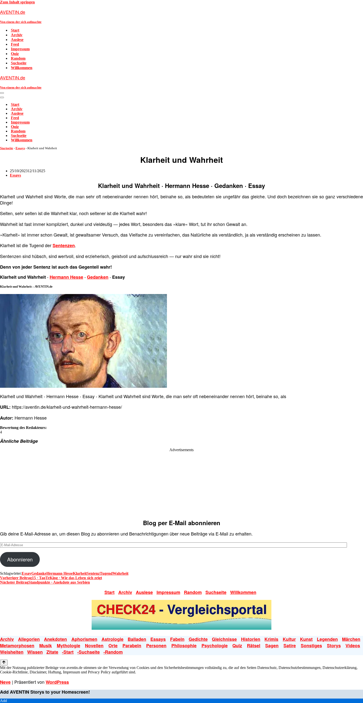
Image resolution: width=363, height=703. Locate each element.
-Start (68, 652)
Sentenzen (64, 245)
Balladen (137, 639)
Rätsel (253, 645)
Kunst (306, 639)
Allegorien (29, 639)
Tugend (106, 573)
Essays (20, 148)
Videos (352, 645)
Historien (250, 639)
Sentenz (93, 573)
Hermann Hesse (66, 277)
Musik (45, 645)
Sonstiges (311, 645)
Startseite (6, 148)
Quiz (15, 54)
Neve (5, 682)
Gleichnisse (224, 639)
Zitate (52, 652)
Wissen (35, 652)
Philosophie (184, 645)
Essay (26, 573)
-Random (113, 652)
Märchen (351, 639)
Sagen (272, 645)
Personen (156, 645)
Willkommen (21, 68)
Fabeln (177, 639)
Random (18, 58)
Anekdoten (55, 639)
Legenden (327, 639)
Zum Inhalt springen (17, 2)
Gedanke (38, 573)
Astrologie (112, 639)
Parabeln (131, 645)
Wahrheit (120, 573)
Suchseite (18, 63)
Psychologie (215, 645)
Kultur (289, 639)
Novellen (94, 645)
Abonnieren (20, 559)
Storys (334, 645)
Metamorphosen (17, 645)
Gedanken (97, 277)
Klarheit (80, 573)
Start (15, 30)
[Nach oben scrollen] (4, 663)
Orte (113, 645)
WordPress (57, 682)
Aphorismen (84, 639)
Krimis (271, 639)
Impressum (20, 49)
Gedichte (198, 639)
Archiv (16, 35)
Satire (289, 645)
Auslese (17, 39)
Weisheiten (11, 652)
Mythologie (68, 645)
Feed (15, 44)
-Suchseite (88, 652)
